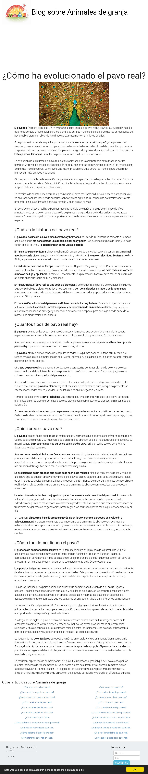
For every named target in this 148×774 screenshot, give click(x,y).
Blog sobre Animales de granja (80, 12)
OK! (135, 769)
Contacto (10, 756)
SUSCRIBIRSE (121, 763)
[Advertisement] (74, 46)
